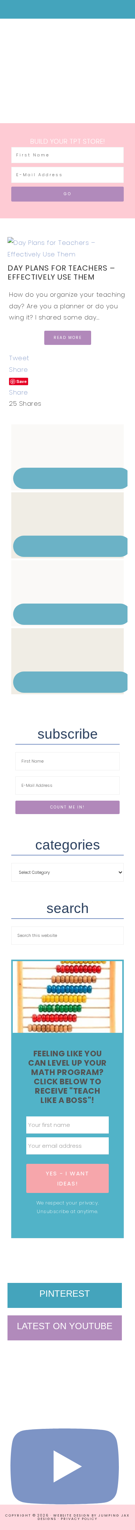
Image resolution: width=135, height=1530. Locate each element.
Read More (68, 337)
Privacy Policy (79, 1519)
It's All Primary (67, 65)
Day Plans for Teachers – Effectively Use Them (61, 272)
